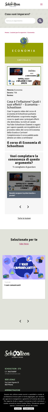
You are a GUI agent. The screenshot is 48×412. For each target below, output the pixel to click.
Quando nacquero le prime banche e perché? (22, 194)
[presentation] (20, 206)
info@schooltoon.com (12, 374)
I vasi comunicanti (12, 285)
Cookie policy (28, 408)
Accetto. (18, 408)
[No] (45, 402)
